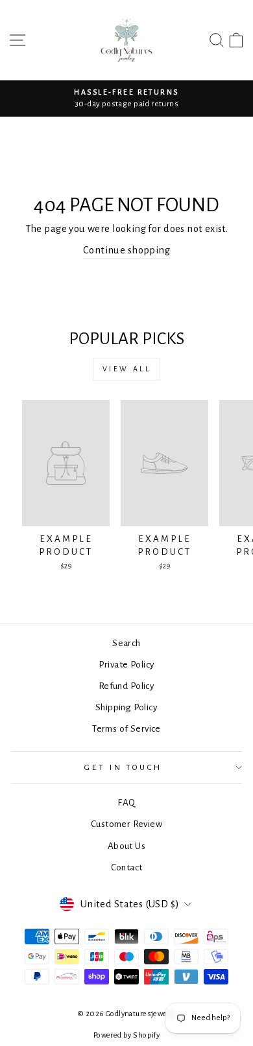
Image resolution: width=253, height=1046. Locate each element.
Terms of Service (126, 729)
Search (126, 643)
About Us (126, 846)
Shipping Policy (126, 707)
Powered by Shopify (126, 1035)
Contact (127, 867)
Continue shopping (126, 250)
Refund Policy (126, 686)
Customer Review (126, 824)
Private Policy (127, 664)
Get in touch (123, 767)
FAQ (126, 803)
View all (126, 369)
